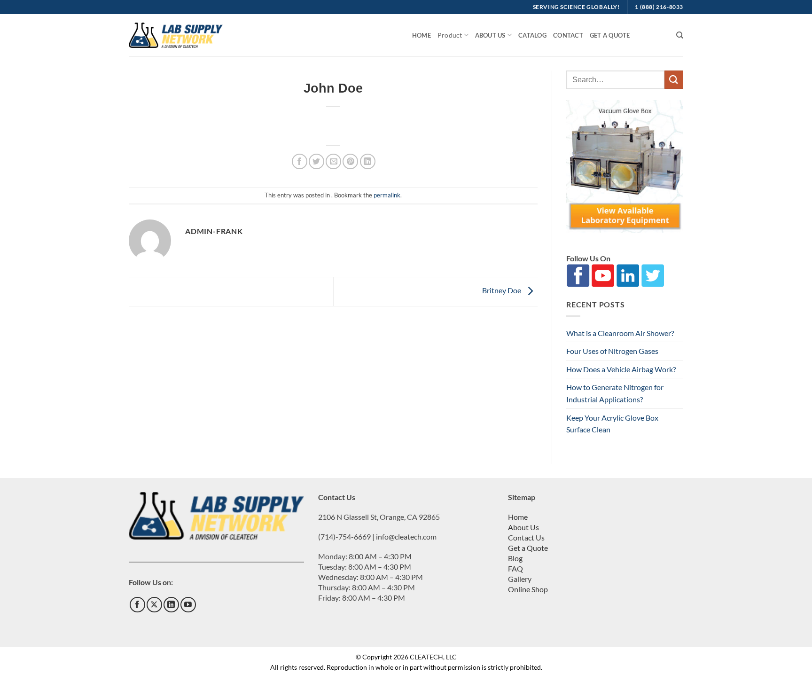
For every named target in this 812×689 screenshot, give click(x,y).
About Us (523, 527)
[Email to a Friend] (333, 161)
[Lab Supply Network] (176, 35)
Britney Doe (502, 290)
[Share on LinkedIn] (367, 161)
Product (449, 35)
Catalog (532, 35)
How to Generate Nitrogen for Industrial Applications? (615, 393)
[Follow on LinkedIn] (171, 604)
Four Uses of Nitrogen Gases (612, 350)
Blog (515, 558)
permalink (387, 195)
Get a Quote (610, 35)
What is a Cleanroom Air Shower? (620, 333)
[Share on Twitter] (316, 161)
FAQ (515, 568)
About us (490, 35)
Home (421, 35)
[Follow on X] (154, 604)
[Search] (679, 35)
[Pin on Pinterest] (350, 161)
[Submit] (673, 79)
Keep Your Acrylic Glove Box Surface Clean (612, 423)
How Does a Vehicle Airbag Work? (621, 369)
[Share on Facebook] (299, 161)
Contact (568, 35)
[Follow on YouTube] (188, 604)
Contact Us (526, 537)
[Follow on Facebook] (137, 604)
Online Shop (528, 589)
